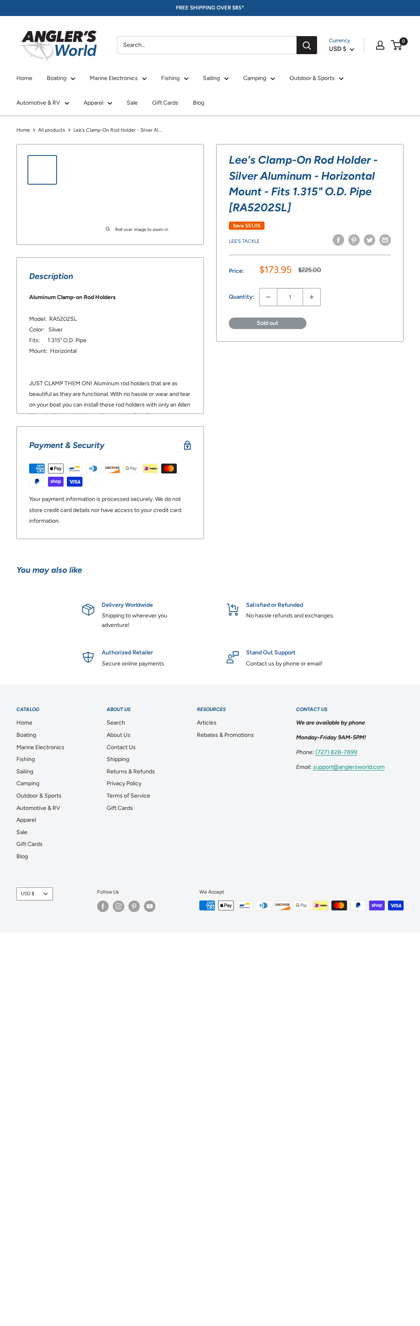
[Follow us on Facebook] (103, 906)
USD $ (27, 893)
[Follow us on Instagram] (118, 906)
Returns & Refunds (131, 771)
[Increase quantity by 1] (311, 297)
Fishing (170, 78)
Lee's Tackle (244, 241)
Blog (198, 102)
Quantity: (241, 296)
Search (116, 722)
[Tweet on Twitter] (369, 240)
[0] (397, 45)
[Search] (307, 45)
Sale (132, 102)
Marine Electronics (114, 78)
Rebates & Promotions (225, 735)
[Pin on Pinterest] (354, 240)
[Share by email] (385, 240)
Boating (56, 78)
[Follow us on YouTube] (149, 906)
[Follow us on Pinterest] (134, 906)
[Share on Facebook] (338, 240)
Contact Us (121, 747)
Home (24, 78)
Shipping (118, 759)
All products (51, 130)
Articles (207, 722)
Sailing (211, 78)
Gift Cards (165, 102)
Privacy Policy (124, 783)
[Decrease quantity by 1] (268, 297)
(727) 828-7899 (336, 752)
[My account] (380, 45)
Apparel (93, 102)
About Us (118, 735)
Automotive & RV (38, 102)
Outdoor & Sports (312, 78)
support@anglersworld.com (349, 767)
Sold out (267, 323)
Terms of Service (128, 795)
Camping (254, 78)
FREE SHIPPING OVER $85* (210, 8)
